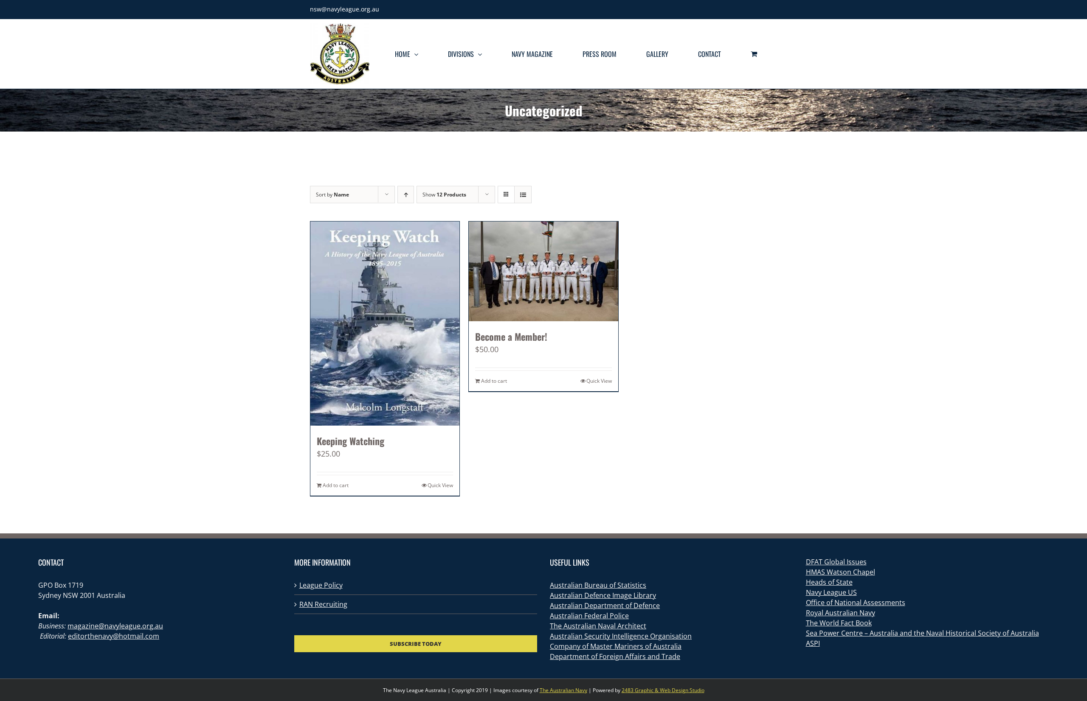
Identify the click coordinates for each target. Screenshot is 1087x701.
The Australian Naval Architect (598, 626)
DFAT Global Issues (836, 561)
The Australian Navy (563, 690)
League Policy (321, 585)
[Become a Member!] (543, 271)
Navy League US (831, 592)
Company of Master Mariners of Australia (615, 646)
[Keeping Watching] (384, 324)
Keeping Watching (350, 441)
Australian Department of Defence (605, 605)
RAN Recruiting (323, 604)
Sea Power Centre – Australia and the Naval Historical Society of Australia (922, 633)
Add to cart (336, 485)
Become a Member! (511, 336)
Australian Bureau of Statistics (598, 585)
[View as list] (523, 194)
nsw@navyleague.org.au (344, 9)
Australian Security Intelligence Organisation (621, 636)
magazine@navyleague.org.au (115, 626)
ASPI (813, 643)
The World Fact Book (839, 623)
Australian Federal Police (589, 615)
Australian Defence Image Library (603, 595)
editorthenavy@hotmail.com (113, 636)
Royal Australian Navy (840, 612)
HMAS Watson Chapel (840, 572)
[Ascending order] (405, 194)
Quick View (440, 485)
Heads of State (829, 582)
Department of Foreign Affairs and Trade (615, 656)
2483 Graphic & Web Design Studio (663, 690)
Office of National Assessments (855, 602)
